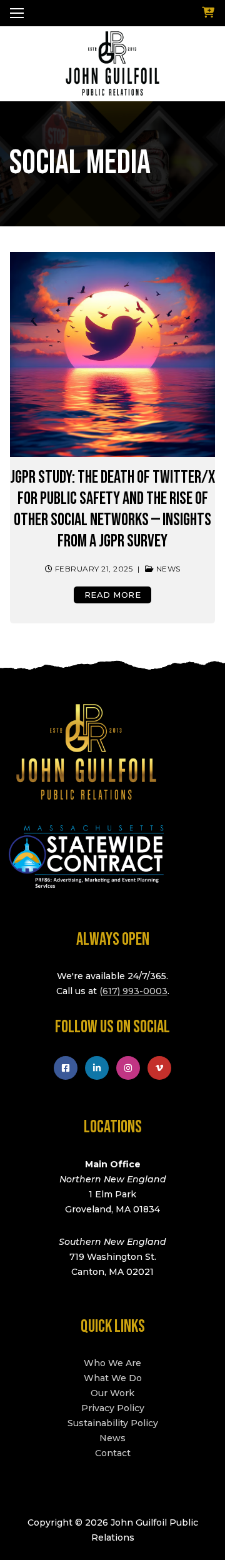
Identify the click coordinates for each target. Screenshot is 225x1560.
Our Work (112, 1393)
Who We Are (112, 1363)
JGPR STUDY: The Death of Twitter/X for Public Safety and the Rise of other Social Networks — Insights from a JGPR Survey (112, 509)
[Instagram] (128, 1068)
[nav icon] (17, 13)
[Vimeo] (159, 1068)
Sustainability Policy (113, 1423)
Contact (113, 1453)
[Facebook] (66, 1068)
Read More (112, 595)
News (167, 569)
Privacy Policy (112, 1408)
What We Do (113, 1378)
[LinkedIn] (97, 1068)
